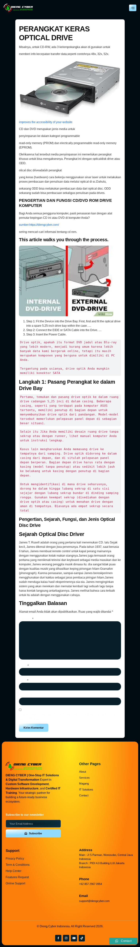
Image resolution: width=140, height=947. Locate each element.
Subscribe (35, 833)
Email (23, 680)
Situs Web (25, 695)
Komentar (26, 618)
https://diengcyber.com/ (44, 224)
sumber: (24, 224)
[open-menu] (132, 8)
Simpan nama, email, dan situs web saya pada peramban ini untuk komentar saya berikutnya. (68, 716)
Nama (24, 665)
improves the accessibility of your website (45, 122)
